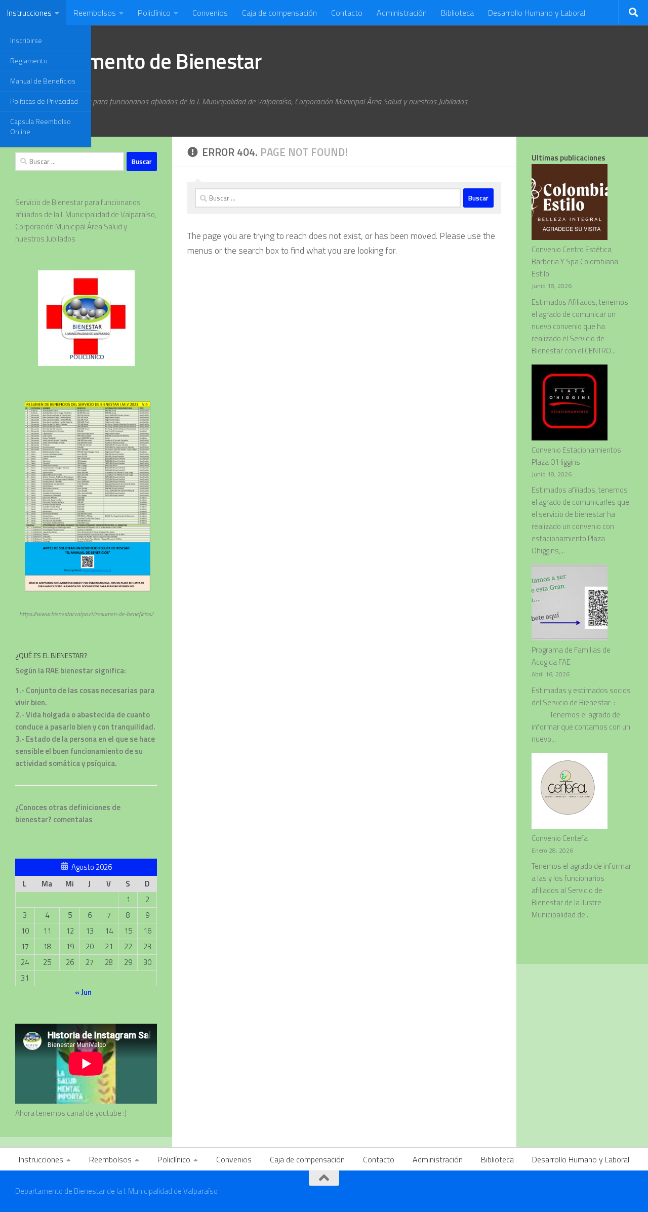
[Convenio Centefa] (570, 792)
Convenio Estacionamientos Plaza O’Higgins (576, 456)
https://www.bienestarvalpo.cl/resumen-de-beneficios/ (86, 614)
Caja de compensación (279, 13)
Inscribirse (26, 40)
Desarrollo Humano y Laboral (536, 13)
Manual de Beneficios (42, 80)
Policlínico (154, 13)
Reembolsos (94, 13)
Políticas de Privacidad (44, 101)
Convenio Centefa (560, 838)
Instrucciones (29, 13)
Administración (402, 13)
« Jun (83, 992)
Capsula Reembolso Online (40, 126)
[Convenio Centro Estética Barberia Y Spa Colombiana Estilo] (570, 204)
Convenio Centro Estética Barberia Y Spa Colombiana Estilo (575, 261)
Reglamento (29, 60)
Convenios (210, 13)
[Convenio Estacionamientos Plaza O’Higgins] (570, 404)
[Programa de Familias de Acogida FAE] (570, 604)
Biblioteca (457, 13)
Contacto (346, 13)
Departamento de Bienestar (138, 61)
